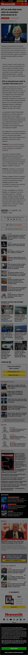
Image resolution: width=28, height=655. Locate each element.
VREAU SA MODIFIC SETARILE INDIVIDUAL (14, 652)
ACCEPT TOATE (14, 648)
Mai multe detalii (21, 630)
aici (6, 635)
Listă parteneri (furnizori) (4, 644)
